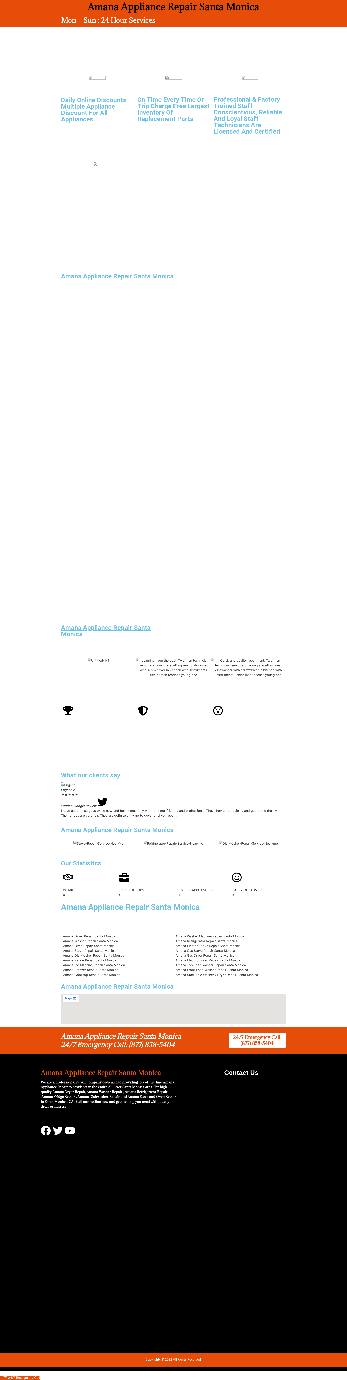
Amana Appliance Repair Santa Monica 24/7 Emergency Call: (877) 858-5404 (121, 1040)
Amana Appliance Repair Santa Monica (106, 631)
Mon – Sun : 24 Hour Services (108, 20)
